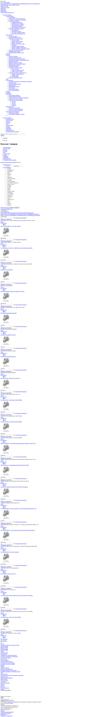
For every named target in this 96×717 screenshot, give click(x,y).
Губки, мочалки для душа (18, 70)
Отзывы (38, 3)
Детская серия (9, 80)
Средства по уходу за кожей (15, 100)
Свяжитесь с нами (5, 7)
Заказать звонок (4, 646)
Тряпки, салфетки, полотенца (19, 47)
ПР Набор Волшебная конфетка (8, 356)
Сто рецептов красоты (13, 182)
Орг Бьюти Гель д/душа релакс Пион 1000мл (11, 400)
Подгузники (12, 87)
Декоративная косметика (15, 84)
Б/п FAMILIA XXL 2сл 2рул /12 (8, 573)
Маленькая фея (11, 181)
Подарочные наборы (14, 112)
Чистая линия (11, 184)
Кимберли (8, 92)
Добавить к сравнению (6, 219)
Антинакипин (15, 30)
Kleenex (9, 187)
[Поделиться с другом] (1, 225)
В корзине (23, 217)
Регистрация (7, 2)
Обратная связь (4, 649)
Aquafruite (10, 192)
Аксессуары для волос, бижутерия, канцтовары (20, 81)
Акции (21, 3)
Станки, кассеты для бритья (15, 110)
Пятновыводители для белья (18, 27)
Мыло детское (12, 85)
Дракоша (10, 177)
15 (1, 642)
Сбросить (7, 207)
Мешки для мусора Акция (18, 43)
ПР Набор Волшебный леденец (8, 334)
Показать (3, 207)
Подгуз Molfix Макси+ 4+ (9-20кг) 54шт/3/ (11, 226)
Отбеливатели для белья (17, 23)
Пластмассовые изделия (15, 37)
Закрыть (2, 704)
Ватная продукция (13, 61)
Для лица (14, 105)
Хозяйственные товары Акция (16, 52)
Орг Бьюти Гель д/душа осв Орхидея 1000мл (11, 421)
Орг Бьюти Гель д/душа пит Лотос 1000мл (11, 617)
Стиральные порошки (17, 26)
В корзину (18, 217)
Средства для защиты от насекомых (17, 19)
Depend (9, 203)
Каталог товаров (7, 14)
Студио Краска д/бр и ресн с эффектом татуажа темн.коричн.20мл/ (16, 248)
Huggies (9, 185)
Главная (5, 138)
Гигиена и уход (12, 82)
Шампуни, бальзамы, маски (15, 77)
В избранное (4, 223)
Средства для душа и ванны (15, 67)
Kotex (9, 188)
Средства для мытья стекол (18, 32)
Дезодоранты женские (14, 95)
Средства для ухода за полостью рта (17, 72)
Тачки (9, 198)
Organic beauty (11, 191)
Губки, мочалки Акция (17, 41)
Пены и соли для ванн (17, 71)
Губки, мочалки (15, 40)
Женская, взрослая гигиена (15, 62)
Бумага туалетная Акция (15, 57)
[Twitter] (5, 225)
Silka (9, 202)
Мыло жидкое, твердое (14, 65)
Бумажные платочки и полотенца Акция (19, 60)
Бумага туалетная (13, 56)
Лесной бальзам (11, 178)
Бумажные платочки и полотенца (17, 58)
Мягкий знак (11, 199)
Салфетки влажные (13, 66)
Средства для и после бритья (16, 109)
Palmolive (10, 171)
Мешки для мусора (16, 42)
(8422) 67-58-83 (4, 6)
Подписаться (10, 700)
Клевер (8, 91)
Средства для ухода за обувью (16, 50)
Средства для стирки (14, 21)
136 (4, 640)
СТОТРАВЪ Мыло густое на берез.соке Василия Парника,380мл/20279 (18, 530)
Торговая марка (7, 167)
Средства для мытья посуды (18, 33)
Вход (2, 2)
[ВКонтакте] (3, 225)
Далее (2, 221)
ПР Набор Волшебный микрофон (9, 313)
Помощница (10, 170)
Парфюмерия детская (14, 86)
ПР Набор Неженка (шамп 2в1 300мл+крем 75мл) (12, 291)
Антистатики (12, 17)
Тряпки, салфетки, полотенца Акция (20, 48)
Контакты (25, 3)
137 (5, 640)
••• (6, 115)
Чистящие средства (16, 31)
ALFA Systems (9, 703)
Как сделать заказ (32, 3)
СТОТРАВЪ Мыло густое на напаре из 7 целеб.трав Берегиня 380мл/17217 (19, 508)
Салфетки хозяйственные (18, 46)
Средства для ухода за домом (16, 38)
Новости (17, 3)
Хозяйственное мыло (17, 22)
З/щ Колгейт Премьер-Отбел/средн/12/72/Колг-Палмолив (14, 486)
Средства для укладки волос (16, 99)
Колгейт (8, 53)
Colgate (9, 168)
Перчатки (14, 45)
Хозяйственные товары (14, 51)
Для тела (14, 101)
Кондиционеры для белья (18, 24)
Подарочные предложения (12, 111)
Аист (9, 175)
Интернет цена (7, 164)
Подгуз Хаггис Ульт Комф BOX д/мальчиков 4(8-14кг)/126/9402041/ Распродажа (20, 214)
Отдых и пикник (13, 36)
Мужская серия (9, 106)
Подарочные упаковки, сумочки (16, 114)
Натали (9, 205)
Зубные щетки (15, 76)
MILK (9, 189)
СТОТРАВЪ (10, 194)
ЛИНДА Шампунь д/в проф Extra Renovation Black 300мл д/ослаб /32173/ (18, 443)
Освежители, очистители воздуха (17, 18)
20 (3, 644)
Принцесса (10, 196)
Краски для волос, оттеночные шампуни (18, 97)
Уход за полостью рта (14, 90)
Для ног (14, 102)
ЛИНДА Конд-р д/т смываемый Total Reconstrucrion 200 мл (15, 465)
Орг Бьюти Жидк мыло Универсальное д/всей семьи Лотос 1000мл (17, 595)
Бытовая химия (9, 16)
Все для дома (9, 35)
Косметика (8, 94)
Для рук (14, 104)
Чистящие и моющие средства (16, 28)
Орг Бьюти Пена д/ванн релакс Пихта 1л (10, 378)
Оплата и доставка (10, 3)
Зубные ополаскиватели (17, 74)
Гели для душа (15, 68)
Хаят (7, 79)
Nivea (9, 201)
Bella (9, 173)
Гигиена (8, 55)
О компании (3, 3)
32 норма (10, 180)
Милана (9, 174)
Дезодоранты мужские (14, 107)
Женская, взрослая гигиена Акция (17, 63)
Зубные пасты (15, 75)
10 (1, 644)
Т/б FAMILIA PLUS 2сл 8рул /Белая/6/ (10, 552)
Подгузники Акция (13, 89)
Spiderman (10, 195)
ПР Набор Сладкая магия (7, 269)
